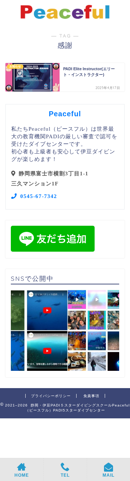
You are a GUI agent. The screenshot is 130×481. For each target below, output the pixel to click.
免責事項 (91, 396)
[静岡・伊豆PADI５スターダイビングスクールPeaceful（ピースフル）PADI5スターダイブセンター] (65, 17)
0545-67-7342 (38, 196)
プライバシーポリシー (51, 396)
